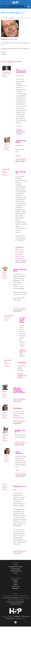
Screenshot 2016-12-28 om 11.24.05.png (19, 251)
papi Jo (4, 273)
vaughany (5, 435)
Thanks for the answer (20, 141)
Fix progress (17, 408)
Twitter (15, 582)
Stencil (4, 484)
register (9, 61)
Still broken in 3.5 (19, 486)
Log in (2, 61)
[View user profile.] (10, 36)
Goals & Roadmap (15, 571)
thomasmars (6, 72)
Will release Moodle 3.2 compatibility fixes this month (19, 390)
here (22, 418)
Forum (15, 573)
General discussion (11, 39)
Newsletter (15, 588)
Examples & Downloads (15, 567)
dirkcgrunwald (9, 315)
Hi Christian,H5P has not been (21, 70)
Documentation (15, 569)
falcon (4, 391)
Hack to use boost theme (19, 270)
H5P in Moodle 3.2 (20, 172)
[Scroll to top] (15, 623)
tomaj (4, 412)
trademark (17, 616)
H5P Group (25, 616)
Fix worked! (21, 363)
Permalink (4, 76)
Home (15, 564)
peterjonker (6, 169)
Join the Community (12, 598)
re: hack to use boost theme (22, 320)
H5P (15, 611)
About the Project (15, 604)
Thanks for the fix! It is (19, 431)
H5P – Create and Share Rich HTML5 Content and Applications (15, 2)
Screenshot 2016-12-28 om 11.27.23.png (19, 256)
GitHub (15, 584)
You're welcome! (18, 452)
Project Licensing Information (15, 602)
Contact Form (16, 586)
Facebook (15, 580)
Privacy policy (10, 618)
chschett (11, 18)
